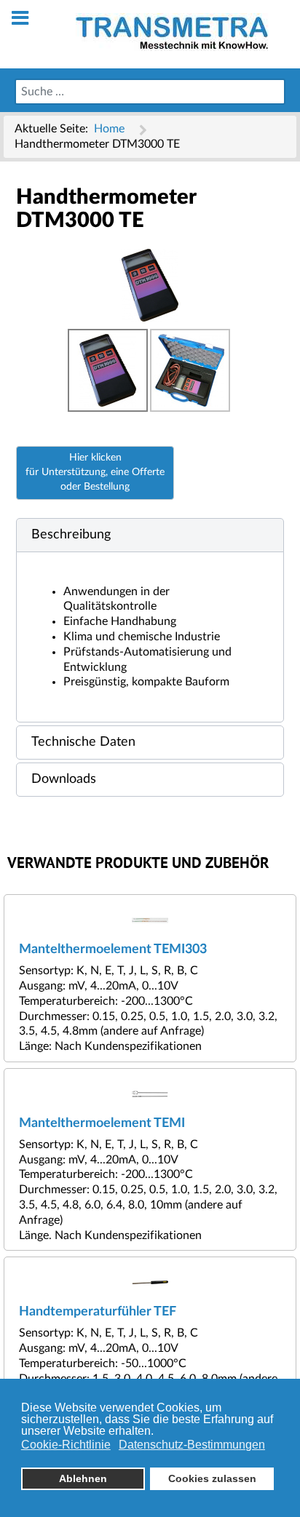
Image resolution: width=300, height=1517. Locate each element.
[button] (150, 535)
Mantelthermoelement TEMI (102, 1123)
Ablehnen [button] (83, 1478)
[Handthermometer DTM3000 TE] (150, 284)
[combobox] (150, 92)
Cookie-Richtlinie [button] (66, 1444)
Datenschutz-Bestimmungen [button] (192, 1444)
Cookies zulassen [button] (212, 1478)
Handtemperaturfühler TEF (97, 1311)
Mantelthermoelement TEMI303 (113, 949)
